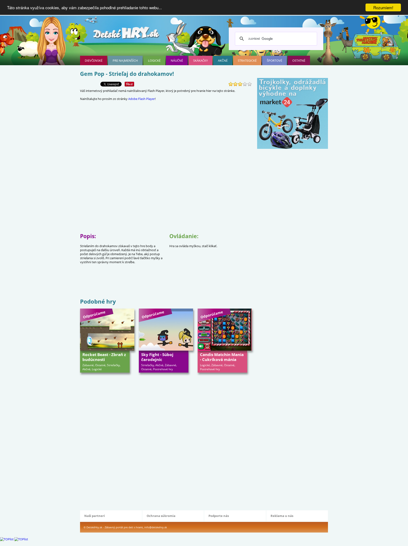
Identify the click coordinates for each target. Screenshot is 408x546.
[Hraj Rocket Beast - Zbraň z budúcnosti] (107, 330)
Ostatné (298, 60)
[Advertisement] (166, 281)
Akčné (223, 60)
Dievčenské (93, 60)
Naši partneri (94, 516)
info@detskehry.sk (155, 527)
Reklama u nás (282, 516)
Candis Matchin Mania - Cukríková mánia (222, 357)
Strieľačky (113, 365)
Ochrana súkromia (161, 516)
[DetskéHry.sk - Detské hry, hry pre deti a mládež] (126, 34)
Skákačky (200, 60)
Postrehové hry (163, 369)
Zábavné (88, 365)
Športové (274, 60)
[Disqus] (166, 441)
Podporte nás (218, 516)
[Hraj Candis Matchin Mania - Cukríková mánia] (225, 330)
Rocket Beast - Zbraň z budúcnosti (104, 357)
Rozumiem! (383, 7)
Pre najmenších (125, 60)
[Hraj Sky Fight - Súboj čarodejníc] (166, 330)
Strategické (247, 60)
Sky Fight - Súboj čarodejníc (157, 357)
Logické (154, 60)
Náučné (177, 60)
